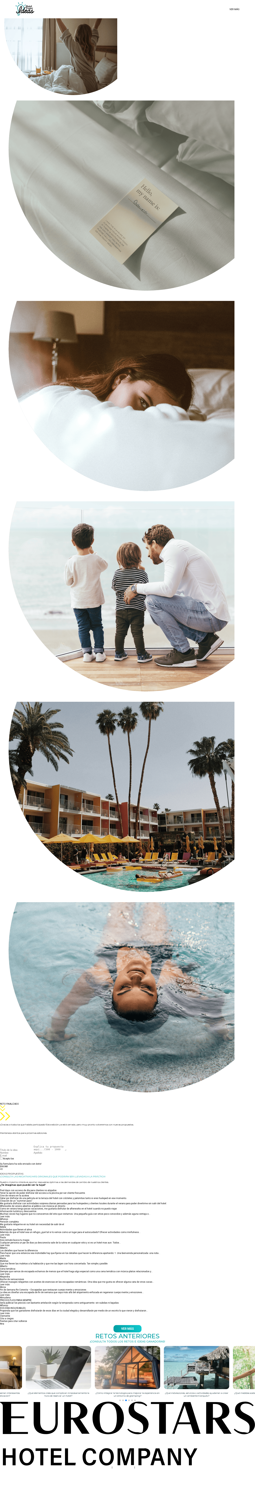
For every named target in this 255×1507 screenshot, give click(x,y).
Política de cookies (145, 1467)
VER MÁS (127, 1328)
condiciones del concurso (28, 1158)
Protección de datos (123, 1467)
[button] (120, 1400)
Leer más (5, 1216)
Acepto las (23, 1159)
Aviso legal (105, 1467)
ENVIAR (4, 1166)
